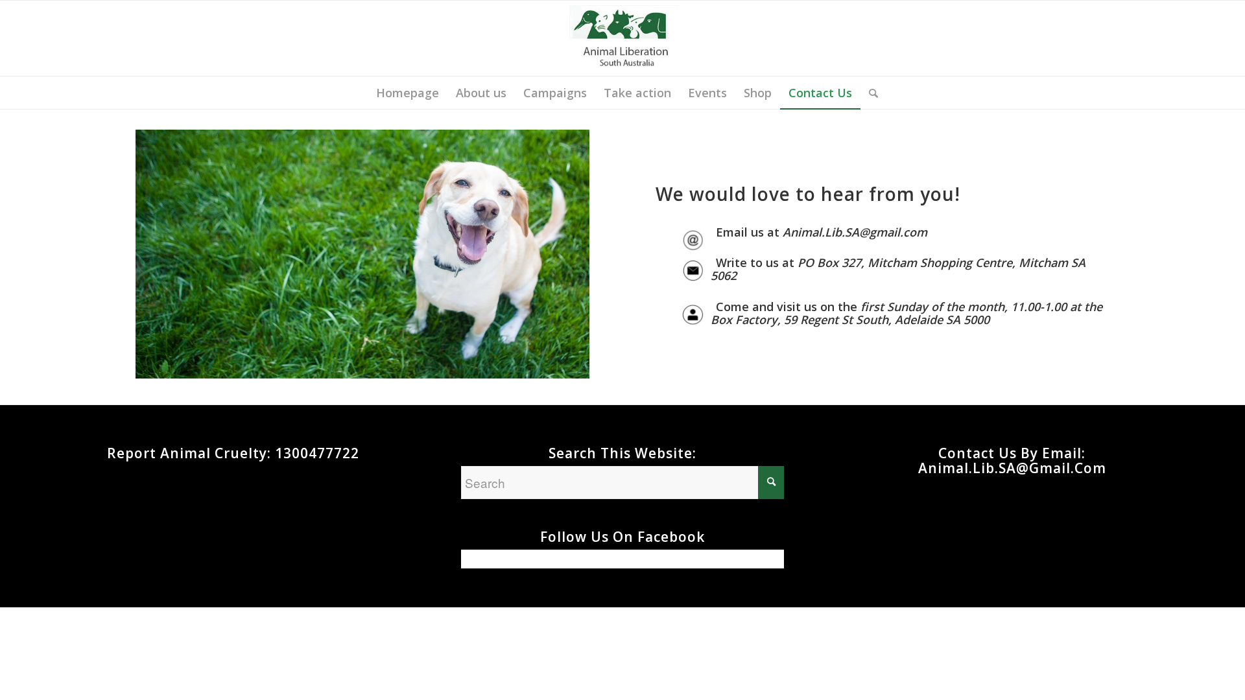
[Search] (869, 92)
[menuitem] (407, 92)
